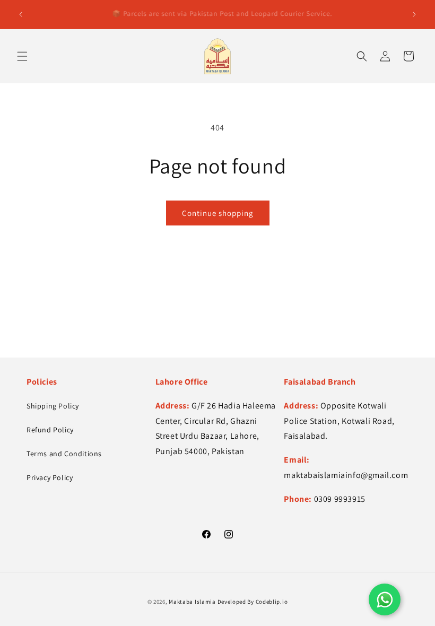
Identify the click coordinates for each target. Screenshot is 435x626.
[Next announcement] (414, 14)
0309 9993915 (340, 499)
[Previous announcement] (20, 14)
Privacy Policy (50, 477)
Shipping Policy (53, 406)
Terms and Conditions (64, 453)
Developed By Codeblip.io (253, 601)
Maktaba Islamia (192, 601)
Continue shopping (218, 213)
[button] (22, 56)
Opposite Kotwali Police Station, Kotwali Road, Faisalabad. (339, 421)
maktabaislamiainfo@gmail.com (346, 475)
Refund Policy (50, 429)
